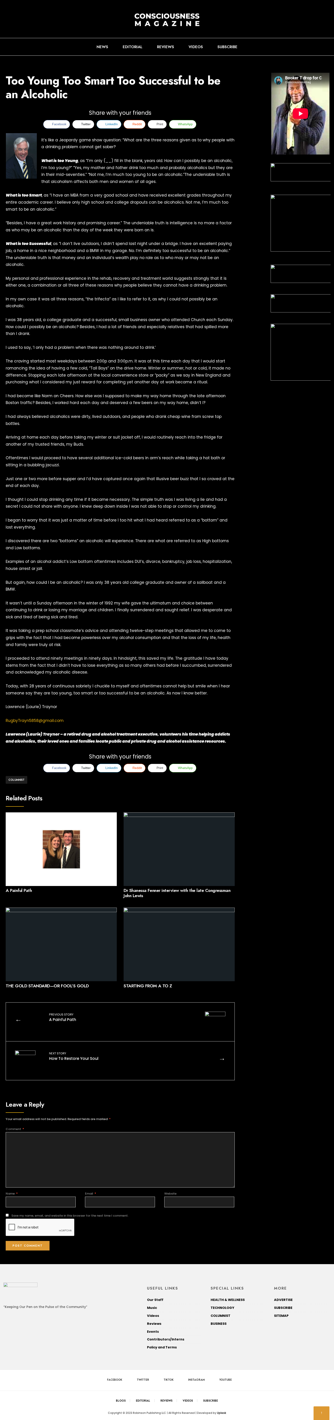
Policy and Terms (162, 1347)
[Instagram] (318, 47)
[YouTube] (325, 47)
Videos (196, 47)
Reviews (165, 47)
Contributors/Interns (166, 1339)
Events (153, 1331)
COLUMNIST (220, 1315)
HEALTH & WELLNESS (228, 1300)
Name (12, 1193)
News (102, 47)
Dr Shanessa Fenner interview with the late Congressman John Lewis (177, 893)
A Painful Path (19, 891)
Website (170, 1193)
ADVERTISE (283, 1300)
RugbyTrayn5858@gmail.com (35, 720)
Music (152, 1307)
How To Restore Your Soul (73, 1056)
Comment (15, 1129)
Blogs (121, 1401)
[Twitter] (303, 47)
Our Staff (155, 1300)
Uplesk (221, 1413)
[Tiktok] (310, 47)
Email (90, 1193)
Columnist (16, 780)
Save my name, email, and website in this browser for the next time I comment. (69, 1215)
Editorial (132, 47)
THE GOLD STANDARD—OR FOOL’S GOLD (47, 986)
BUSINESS (219, 1323)
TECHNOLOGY (222, 1307)
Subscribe (227, 47)
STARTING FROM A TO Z (148, 986)
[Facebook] (296, 47)
